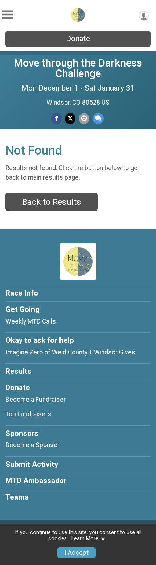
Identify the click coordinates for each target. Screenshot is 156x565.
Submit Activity (31, 464)
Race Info (21, 293)
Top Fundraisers (28, 414)
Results (18, 371)
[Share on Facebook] (56, 118)
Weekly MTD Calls (30, 321)
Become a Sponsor (32, 445)
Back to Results (51, 202)
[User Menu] (144, 16)
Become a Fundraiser (35, 399)
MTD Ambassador (36, 480)
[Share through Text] (98, 118)
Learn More (84, 539)
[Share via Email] (84, 118)
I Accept (77, 552)
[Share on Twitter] (70, 118)
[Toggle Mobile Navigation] (7, 14)
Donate (78, 38)
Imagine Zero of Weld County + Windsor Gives (70, 352)
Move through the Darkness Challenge (78, 68)
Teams (17, 497)
